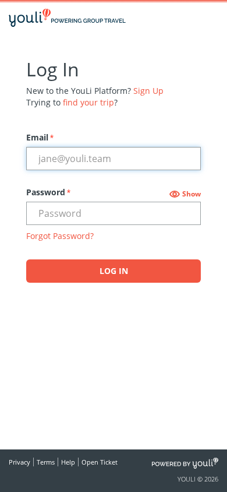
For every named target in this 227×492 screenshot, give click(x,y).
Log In (114, 270)
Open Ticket (99, 462)
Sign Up (148, 90)
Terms (46, 462)
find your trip (88, 102)
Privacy (19, 462)
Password (48, 192)
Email (40, 137)
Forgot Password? (60, 235)
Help (68, 462)
